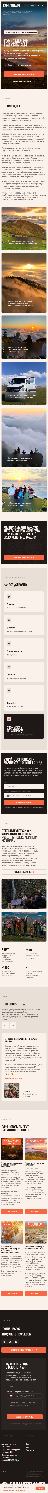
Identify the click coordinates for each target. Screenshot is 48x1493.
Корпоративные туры (11, 1461)
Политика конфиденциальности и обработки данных (34, 1472)
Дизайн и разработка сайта (33, 1474)
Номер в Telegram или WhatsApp (17, 791)
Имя (5, 782)
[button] (30, 5)
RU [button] (43, 5)
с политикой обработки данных (34, 807)
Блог (28, 1447)
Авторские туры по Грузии (9, 1445)
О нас (28, 1444)
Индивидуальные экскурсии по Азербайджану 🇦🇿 (9, 1457)
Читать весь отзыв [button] (13, 1078)
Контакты (30, 1450)
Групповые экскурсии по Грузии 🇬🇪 (11, 1450)
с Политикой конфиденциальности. (17, 1489)
